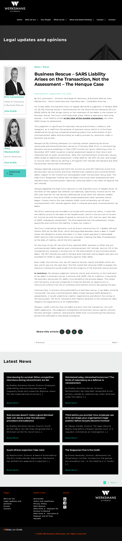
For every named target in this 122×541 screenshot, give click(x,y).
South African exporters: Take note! (25, 450)
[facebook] (64, 502)
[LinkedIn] (74, 332)
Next (114, 342)
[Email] (80, 332)
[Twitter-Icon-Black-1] (64, 506)
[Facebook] (62, 332)
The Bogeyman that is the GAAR (82, 450)
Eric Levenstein (14, 97)
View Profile (10, 111)
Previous (40, 342)
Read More (12, 403)
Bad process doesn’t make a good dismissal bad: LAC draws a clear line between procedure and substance (30, 418)
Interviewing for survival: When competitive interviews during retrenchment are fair (30, 378)
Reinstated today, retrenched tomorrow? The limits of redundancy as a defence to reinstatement (89, 380)
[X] (68, 332)
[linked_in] (64, 498)
